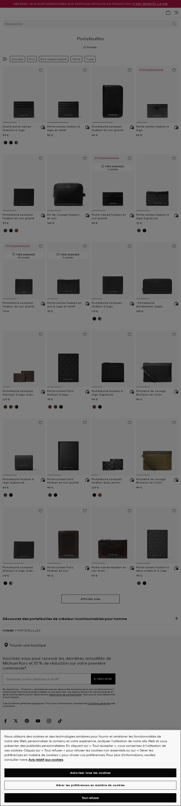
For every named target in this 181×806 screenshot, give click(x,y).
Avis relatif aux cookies (45, 759)
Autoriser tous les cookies (90, 773)
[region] (90, 768)
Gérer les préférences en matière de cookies (90, 785)
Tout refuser (90, 798)
